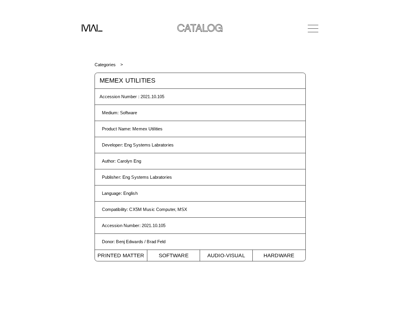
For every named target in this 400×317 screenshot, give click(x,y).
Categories (105, 64)
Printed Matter (121, 255)
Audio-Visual (226, 255)
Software (174, 255)
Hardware (279, 255)
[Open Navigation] (313, 28)
